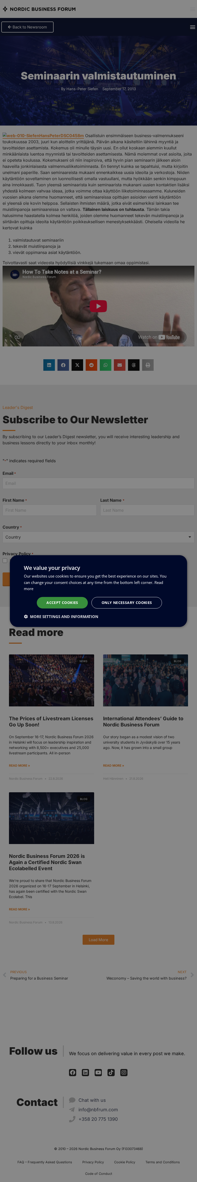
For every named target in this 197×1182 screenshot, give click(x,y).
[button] (61, 616)
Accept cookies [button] (62, 602)
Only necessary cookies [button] (127, 602)
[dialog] (98, 591)
